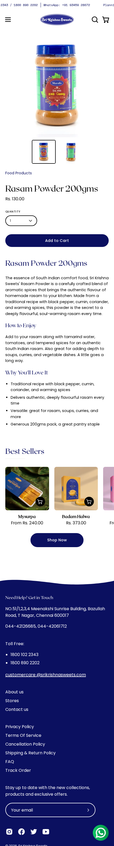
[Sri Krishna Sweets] (57, 19)
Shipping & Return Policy (30, 753)
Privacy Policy (19, 727)
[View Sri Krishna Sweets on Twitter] (34, 832)
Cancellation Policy (25, 744)
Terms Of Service (23, 735)
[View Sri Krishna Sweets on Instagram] (9, 832)
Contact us (16, 709)
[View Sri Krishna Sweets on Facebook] (21, 832)
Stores (12, 701)
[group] (57, 5)
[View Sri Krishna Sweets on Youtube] (46, 832)
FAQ (9, 762)
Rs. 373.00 (76, 523)
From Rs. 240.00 (27, 523)
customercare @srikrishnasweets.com (45, 675)
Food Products (18, 173)
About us (14, 692)
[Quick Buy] (40, 501)
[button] (94, 19)
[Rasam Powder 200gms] (44, 152)
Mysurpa (27, 516)
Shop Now (57, 540)
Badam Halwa (76, 516)
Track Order (18, 770)
